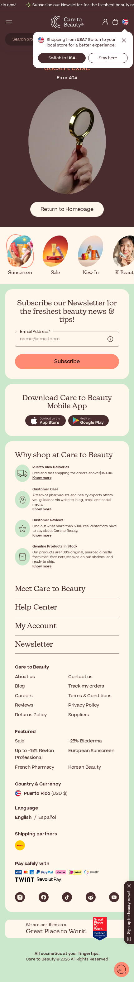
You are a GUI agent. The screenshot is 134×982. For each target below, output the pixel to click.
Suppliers (78, 715)
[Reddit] (91, 897)
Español (47, 817)
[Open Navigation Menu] (8, 22)
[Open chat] (121, 969)
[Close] (129, 884)
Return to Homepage (67, 209)
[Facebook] (44, 897)
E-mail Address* (35, 331)
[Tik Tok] (67, 897)
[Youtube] (114, 897)
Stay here (108, 58)
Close (124, 40)
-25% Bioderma (85, 741)
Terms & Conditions (89, 696)
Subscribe (66, 361)
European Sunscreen (91, 750)
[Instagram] (20, 897)
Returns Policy (31, 715)
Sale (19, 741)
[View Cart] (115, 22)
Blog (20, 686)
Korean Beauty (84, 767)
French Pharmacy (34, 767)
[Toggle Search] (18, 22)
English (23, 817)
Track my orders (86, 686)
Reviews (24, 705)
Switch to (62, 58)
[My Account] (105, 22)
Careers (24, 696)
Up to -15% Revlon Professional (34, 754)
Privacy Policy (83, 705)
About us (25, 676)
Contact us (80, 676)
